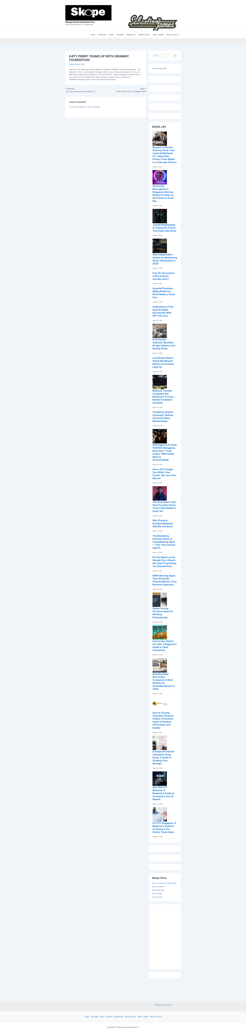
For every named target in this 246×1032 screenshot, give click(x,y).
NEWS (102, 1017)
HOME (87, 1017)
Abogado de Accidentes (163, 1005)
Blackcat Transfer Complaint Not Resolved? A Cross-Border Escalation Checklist (163, 396)
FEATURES (94, 1017)
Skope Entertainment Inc (80, 21)
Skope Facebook (158, 886)
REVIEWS (109, 1017)
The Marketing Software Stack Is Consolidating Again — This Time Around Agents (164, 541)
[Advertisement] (166, 935)
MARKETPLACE (130, 1017)
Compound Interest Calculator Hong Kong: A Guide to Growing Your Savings (163, 757)
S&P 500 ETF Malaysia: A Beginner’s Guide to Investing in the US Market (163, 792)
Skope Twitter (157, 893)
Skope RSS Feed (158, 890)
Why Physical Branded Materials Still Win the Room (163, 523)
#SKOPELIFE (118, 1017)
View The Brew (157, 896)
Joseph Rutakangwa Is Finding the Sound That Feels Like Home (164, 227)
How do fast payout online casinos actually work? (163, 275)
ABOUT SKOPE (143, 1017)
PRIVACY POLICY (156, 1017)
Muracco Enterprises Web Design (164, 883)
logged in (82, 106)
